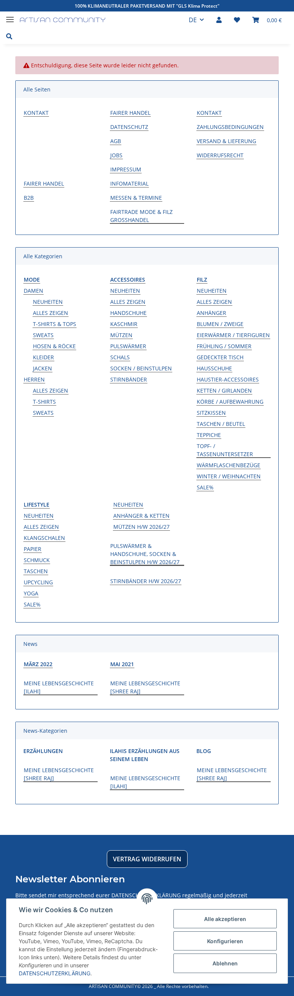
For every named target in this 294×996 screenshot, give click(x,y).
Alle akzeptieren (225, 919)
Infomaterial (129, 183)
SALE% (205, 487)
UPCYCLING (38, 582)
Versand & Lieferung (226, 141)
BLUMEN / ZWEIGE (220, 324)
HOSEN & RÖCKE (54, 346)
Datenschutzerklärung (54, 973)
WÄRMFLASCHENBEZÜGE (228, 465)
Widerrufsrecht (220, 155)
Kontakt (36, 112)
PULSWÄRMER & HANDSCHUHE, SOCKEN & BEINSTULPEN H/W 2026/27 (145, 554)
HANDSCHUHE (128, 312)
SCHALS (120, 357)
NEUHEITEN (48, 301)
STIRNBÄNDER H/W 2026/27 (145, 581)
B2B (29, 197)
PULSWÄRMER (128, 346)
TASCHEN (36, 571)
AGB (115, 141)
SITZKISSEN (211, 412)
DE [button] (193, 20)
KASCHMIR (123, 324)
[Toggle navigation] (10, 16)
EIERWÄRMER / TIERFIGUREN (233, 335)
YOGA (31, 593)
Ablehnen (225, 963)
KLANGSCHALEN (44, 537)
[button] (219, 20)
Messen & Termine (136, 197)
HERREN (34, 379)
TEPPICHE (209, 435)
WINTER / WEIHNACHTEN (229, 476)
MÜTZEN (121, 335)
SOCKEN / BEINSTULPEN (141, 368)
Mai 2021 (122, 664)
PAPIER (32, 549)
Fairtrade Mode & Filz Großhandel (141, 215)
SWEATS (43, 335)
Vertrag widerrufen (147, 859)
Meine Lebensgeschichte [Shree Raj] (145, 687)
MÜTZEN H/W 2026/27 (141, 526)
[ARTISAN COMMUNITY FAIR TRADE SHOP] (62, 20)
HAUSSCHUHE (214, 368)
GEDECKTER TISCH (220, 357)
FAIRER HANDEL (130, 112)
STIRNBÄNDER (128, 379)
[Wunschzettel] (237, 20)
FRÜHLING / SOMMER (224, 346)
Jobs (116, 155)
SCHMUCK (37, 560)
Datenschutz (129, 126)
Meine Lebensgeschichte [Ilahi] (59, 687)
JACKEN (42, 368)
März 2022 (38, 664)
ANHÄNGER (211, 312)
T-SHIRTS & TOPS (54, 324)
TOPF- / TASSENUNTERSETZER (225, 450)
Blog (203, 751)
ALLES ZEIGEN (50, 312)
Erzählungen (43, 751)
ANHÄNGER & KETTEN (141, 515)
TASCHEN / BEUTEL (221, 423)
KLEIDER (43, 357)
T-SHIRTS (44, 401)
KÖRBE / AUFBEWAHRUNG (230, 401)
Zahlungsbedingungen (230, 126)
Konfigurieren (225, 941)
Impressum (125, 169)
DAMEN (33, 290)
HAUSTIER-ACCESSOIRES (228, 379)
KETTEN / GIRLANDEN (224, 390)
